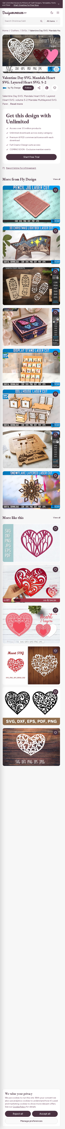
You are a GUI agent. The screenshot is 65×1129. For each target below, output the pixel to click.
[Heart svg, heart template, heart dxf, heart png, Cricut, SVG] (31, 706)
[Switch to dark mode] (51, 12)
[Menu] (57, 12)
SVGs (24, 30)
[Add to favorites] (54, 88)
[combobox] (21, 21)
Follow (28, 87)
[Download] (48, 190)
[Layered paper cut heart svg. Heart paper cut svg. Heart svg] (31, 584)
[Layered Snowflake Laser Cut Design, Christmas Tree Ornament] (31, 490)
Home (5, 30)
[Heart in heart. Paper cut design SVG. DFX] (31, 747)
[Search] (41, 21)
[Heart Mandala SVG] (31, 543)
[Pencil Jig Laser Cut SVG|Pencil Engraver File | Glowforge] (31, 204)
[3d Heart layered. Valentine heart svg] (31, 624)
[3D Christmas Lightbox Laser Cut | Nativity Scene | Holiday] (31, 245)
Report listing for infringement (21, 168)
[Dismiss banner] (58, 4)
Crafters (15, 30)
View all (56, 179)
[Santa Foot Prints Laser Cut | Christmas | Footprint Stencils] (31, 286)
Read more (16, 103)
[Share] (39, 88)
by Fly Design (14, 87)
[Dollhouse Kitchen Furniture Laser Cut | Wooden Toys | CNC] (31, 408)
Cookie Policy (19, 1107)
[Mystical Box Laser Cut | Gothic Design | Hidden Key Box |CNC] (31, 327)
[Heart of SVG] (31, 665)
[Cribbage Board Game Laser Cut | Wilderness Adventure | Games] (31, 449)
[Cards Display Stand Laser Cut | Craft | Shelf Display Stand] (31, 368)
